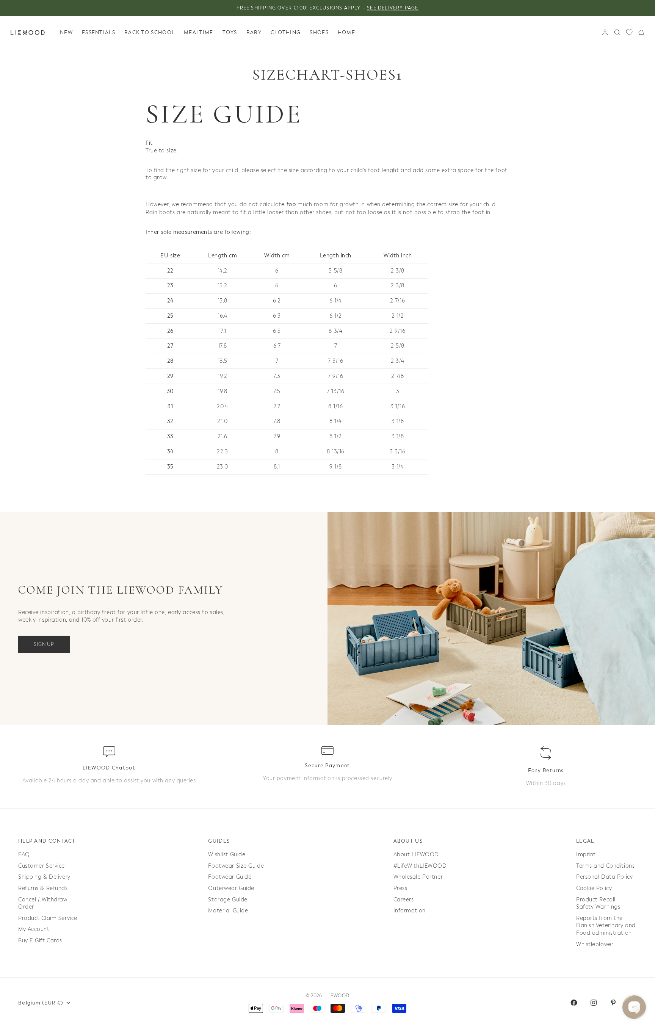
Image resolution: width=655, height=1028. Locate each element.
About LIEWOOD (416, 854)
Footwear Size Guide (236, 866)
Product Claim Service (47, 918)
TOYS (230, 32)
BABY (254, 32)
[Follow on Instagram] (593, 1002)
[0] (629, 32)
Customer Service (41, 866)
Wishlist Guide (226, 854)
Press (400, 888)
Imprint (586, 854)
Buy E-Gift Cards (40, 940)
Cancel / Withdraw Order (42, 903)
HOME (346, 32)
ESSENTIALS (98, 32)
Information (409, 910)
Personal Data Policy (604, 877)
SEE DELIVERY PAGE (392, 8)
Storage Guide (227, 899)
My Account (34, 929)
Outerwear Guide (231, 888)
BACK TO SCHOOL (149, 32)
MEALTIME (198, 32)
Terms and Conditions (605, 866)
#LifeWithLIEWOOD (420, 866)
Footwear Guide (229, 877)
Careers (403, 899)
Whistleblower (594, 944)
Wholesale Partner (418, 877)
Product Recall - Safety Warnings (598, 903)
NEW (66, 32)
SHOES (319, 32)
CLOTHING (286, 32)
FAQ (24, 854)
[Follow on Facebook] (574, 1002)
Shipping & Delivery (44, 877)
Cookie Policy (594, 888)
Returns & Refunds (43, 888)
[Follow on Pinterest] (613, 1002)
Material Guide (228, 910)
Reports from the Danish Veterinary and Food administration (606, 926)
